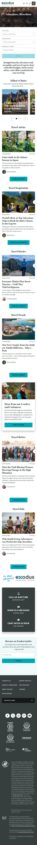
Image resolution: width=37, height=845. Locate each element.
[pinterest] (24, 716)
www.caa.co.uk (17, 795)
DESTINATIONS (24, 685)
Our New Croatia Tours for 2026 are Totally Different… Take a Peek (18, 348)
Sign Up (18, 661)
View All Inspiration (18, 242)
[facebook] (7, 716)
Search (18, 56)
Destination (6, 38)
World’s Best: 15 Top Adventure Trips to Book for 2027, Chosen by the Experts (17, 221)
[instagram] (18, 716)
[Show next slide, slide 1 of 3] (25, 119)
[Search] (24, 3)
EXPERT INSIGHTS (25, 681)
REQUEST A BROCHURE (9, 685)
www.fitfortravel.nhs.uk (26, 832)
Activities (6, 30)
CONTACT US (6, 681)
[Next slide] (35, 141)
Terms (19, 671)
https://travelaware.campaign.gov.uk (23, 826)
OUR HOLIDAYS (7, 693)
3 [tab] (20, 118)
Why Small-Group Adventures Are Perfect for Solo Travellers (17, 540)
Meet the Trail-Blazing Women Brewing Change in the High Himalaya (17, 470)
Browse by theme (8, 46)
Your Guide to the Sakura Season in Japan (14, 159)
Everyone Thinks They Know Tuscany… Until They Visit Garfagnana (16, 284)
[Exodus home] (8, 3)
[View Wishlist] (27, 3)
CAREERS (22, 689)
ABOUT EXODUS (7, 689)
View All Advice (18, 179)
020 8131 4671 (30, 3)
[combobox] (18, 34)
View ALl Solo (18, 567)
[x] (13, 716)
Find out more (18, 425)
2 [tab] (18, 118)
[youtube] (29, 716)
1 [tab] (16, 118)
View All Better (18, 500)
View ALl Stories (18, 306)
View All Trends (18, 375)
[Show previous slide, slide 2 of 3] (12, 119)
